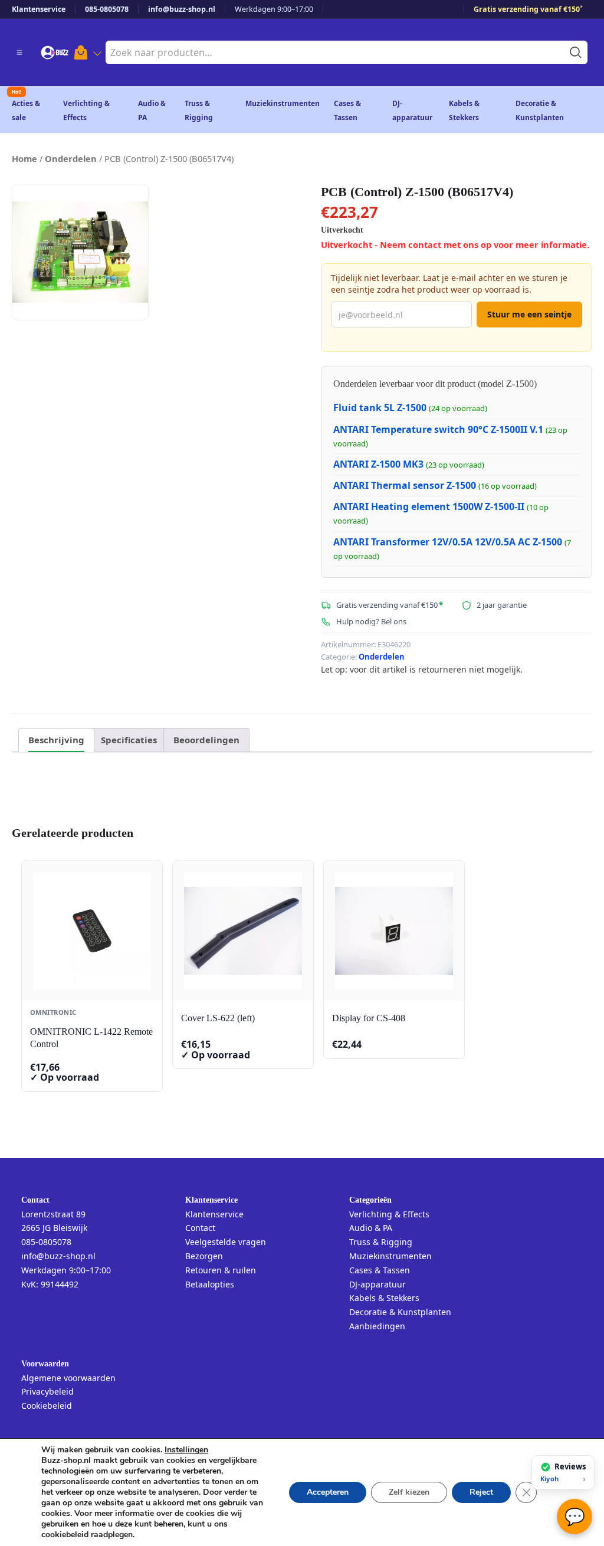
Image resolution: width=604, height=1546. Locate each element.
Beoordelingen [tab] (206, 740)
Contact (200, 1227)
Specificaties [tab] (129, 740)
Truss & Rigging (380, 1241)
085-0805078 (107, 9)
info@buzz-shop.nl (181, 9)
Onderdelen (71, 158)
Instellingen (186, 1450)
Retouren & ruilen (220, 1270)
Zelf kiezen (409, 1492)
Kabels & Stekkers (384, 1297)
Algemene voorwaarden (68, 1377)
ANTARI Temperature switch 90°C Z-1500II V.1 (438, 429)
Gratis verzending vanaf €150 (528, 9)
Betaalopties (209, 1284)
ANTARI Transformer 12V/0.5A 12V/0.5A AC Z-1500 (447, 541)
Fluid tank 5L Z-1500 (379, 407)
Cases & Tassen (379, 1270)
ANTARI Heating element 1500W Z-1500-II (428, 506)
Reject (481, 1492)
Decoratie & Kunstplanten (400, 1311)
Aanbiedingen (377, 1326)
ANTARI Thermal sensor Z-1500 (404, 485)
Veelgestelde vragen (225, 1241)
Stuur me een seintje (529, 314)
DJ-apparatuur (377, 1284)
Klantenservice (38, 9)
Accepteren (328, 1492)
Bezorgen (204, 1256)
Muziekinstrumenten (282, 103)
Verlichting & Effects (389, 1214)
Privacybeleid (47, 1391)
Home (24, 158)
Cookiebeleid (46, 1405)
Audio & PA (370, 1227)
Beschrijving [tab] (56, 740)
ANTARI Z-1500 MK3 (378, 464)
